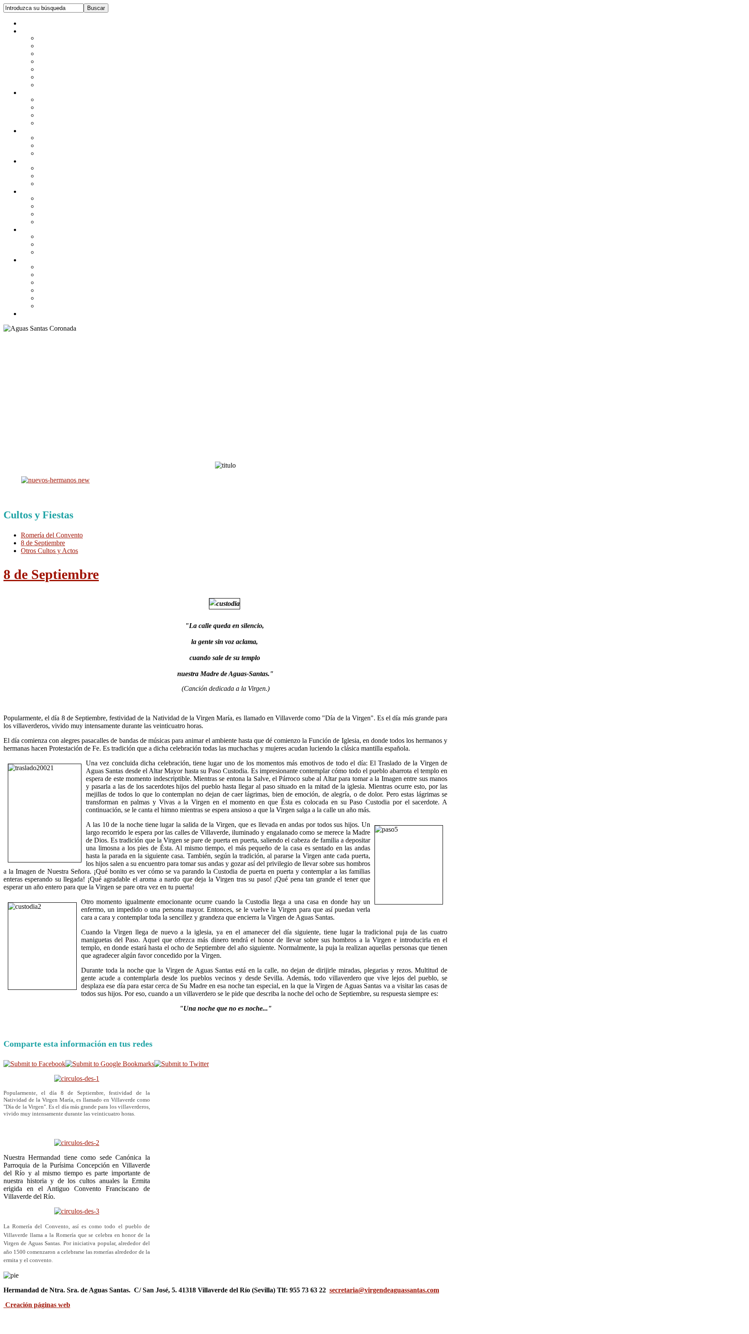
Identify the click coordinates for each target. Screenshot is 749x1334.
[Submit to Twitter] (181, 1063)
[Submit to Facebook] (34, 1063)
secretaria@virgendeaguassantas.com (384, 1290)
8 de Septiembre (51, 574)
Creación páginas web (37, 1304)
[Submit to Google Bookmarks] (109, 1063)
